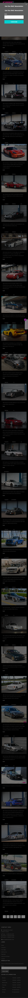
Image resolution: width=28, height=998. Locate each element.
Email (5, 14)
